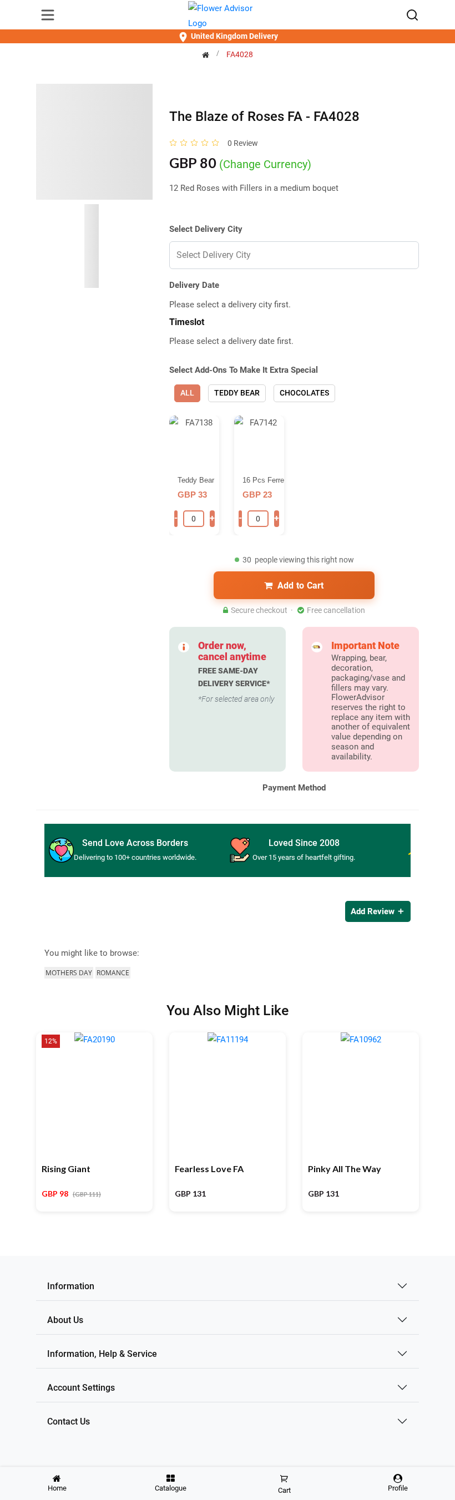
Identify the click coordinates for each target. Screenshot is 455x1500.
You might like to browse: (91, 953)
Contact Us (68, 1421)
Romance (113, 972)
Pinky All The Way (344, 1168)
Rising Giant (66, 1168)
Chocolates (304, 392)
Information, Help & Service (102, 1354)
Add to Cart (300, 585)
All (187, 392)
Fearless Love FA (209, 1168)
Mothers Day (69, 972)
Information (70, 1286)
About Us (65, 1320)
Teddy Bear (237, 392)
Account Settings (81, 1387)
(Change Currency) (265, 164)
